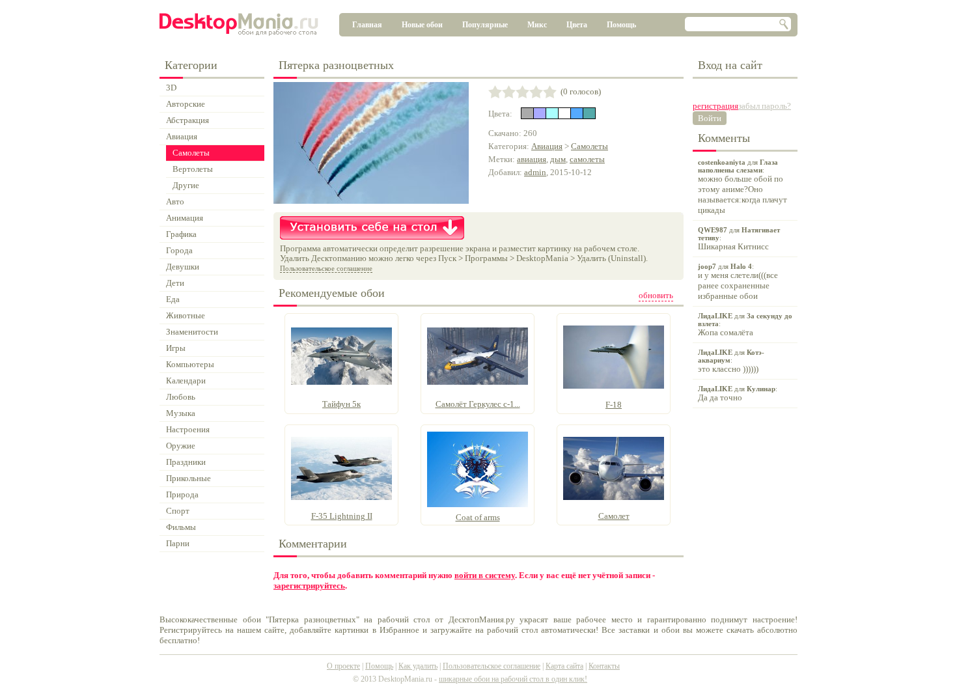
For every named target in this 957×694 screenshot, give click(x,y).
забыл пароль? (764, 106)
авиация (531, 159)
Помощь (621, 24)
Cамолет (614, 516)
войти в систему (484, 575)
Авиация (546, 146)
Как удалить (417, 666)
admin (535, 172)
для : (742, 186)
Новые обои (422, 24)
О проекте (343, 666)
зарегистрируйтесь (309, 585)
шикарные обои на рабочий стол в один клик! (513, 679)
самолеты (587, 159)
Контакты (604, 666)
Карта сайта (564, 666)
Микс (537, 24)
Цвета (576, 24)
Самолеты (589, 146)
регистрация (715, 106)
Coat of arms (478, 517)
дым (558, 159)
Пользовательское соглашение (326, 268)
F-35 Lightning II (341, 516)
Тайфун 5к (341, 404)
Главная (367, 24)
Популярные (485, 24)
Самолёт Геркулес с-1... (478, 404)
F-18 (613, 404)
